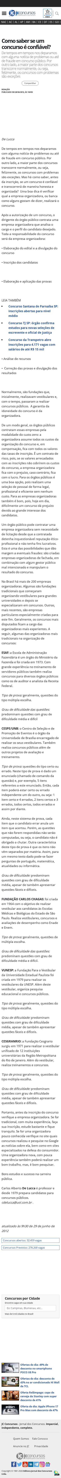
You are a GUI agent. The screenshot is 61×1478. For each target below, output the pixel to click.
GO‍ (57, 22)
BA (34, 22)
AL (16, 22)
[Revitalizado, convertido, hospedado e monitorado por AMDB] (56, 1473)
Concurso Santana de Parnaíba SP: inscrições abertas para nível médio (33, 311)
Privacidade (41, 1446)
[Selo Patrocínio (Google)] (47, 13)
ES (51, 22)
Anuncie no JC (21, 1446)
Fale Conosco (40, 1438)
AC (10, 22)
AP (21, 22)
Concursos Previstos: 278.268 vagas (24, 1247)
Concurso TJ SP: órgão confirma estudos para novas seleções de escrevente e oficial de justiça (31, 328)
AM (28, 22)
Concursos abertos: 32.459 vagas (22, 1240)
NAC (3, 22)
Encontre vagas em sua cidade (19, 1302)
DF (45, 22)
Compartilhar (30, 83)
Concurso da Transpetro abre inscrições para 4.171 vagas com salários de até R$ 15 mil (31, 344)
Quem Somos (21, 1438)
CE (39, 22)
